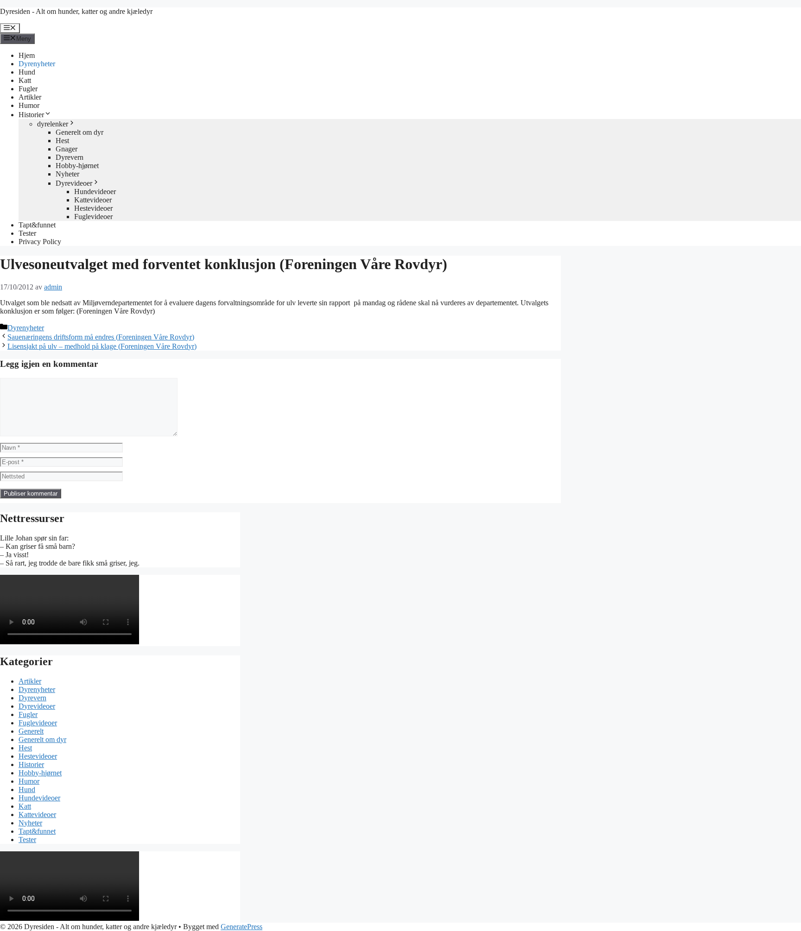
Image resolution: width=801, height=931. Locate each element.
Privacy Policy (40, 241)
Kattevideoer (93, 200)
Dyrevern (69, 157)
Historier (31, 115)
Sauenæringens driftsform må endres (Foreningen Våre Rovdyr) (100, 337)
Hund (27, 72)
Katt (25, 80)
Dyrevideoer (74, 183)
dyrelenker (52, 124)
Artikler (30, 97)
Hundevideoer (95, 191)
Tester (27, 233)
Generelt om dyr (79, 132)
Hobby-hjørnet (77, 166)
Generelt (31, 731)
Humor (29, 105)
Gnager (66, 149)
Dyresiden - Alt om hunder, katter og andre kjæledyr (76, 11)
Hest (62, 141)
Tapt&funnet (37, 225)
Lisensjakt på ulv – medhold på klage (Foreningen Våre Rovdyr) (102, 346)
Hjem (27, 55)
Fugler (28, 89)
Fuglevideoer (93, 216)
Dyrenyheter (37, 64)
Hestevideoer (93, 208)
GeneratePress (241, 927)
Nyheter (67, 174)
